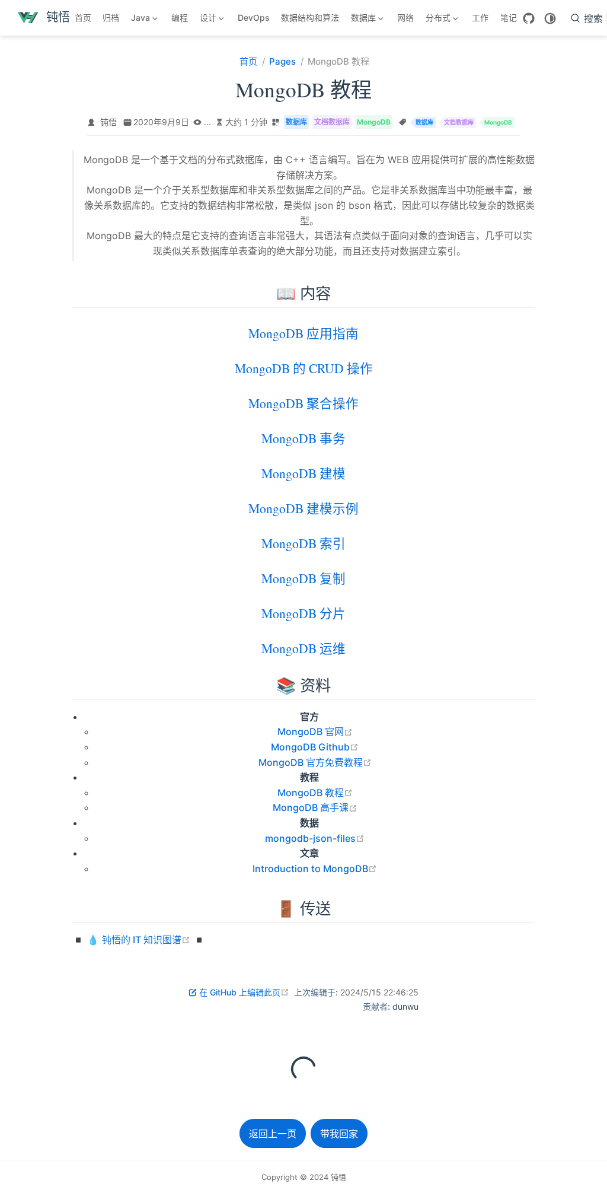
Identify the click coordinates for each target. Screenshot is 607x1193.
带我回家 (339, 1134)
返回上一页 (272, 1134)
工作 (480, 17)
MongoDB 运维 (303, 649)
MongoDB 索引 (303, 544)
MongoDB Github (315, 747)
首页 (83, 17)
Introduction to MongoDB (315, 868)
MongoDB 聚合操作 (303, 404)
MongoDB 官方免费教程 (315, 762)
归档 (111, 17)
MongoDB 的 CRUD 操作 (304, 369)
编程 (179, 17)
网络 (405, 17)
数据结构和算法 (310, 17)
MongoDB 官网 (315, 731)
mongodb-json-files (315, 838)
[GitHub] (528, 18)
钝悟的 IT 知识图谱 (146, 940)
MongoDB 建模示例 (303, 509)
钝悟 (108, 122)
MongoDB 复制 (303, 579)
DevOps (254, 17)
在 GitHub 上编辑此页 (244, 992)
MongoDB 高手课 (315, 807)
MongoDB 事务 (303, 439)
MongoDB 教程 (315, 792)
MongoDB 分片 (303, 614)
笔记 (508, 17)
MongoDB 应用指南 (303, 334)
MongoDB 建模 (303, 474)
